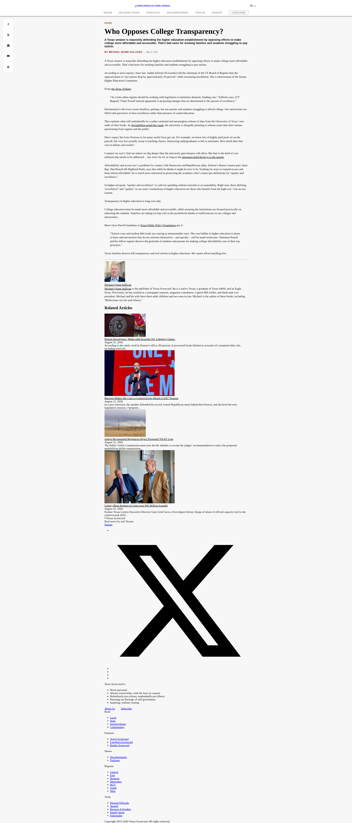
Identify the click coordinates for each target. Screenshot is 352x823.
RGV (113, 784)
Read (107, 12)
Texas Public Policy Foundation (158, 225)
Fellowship (116, 815)
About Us (110, 708)
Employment (117, 812)
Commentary (117, 727)
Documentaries (177, 12)
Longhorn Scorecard (121, 742)
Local (113, 717)
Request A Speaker (120, 809)
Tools (199, 12)
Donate (217, 12)
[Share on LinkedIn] (8, 45)
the (121, 88)
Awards (114, 805)
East (112, 775)
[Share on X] (8, 35)
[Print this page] (8, 67)
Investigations (118, 723)
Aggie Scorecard (119, 738)
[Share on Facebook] (8, 24)
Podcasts (153, 12)
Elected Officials (119, 802)
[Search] (253, 5)
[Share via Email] (8, 56)
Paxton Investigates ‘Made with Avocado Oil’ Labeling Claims (140, 339)
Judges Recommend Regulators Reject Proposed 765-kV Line (139, 439)
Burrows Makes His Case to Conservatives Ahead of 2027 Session (141, 398)
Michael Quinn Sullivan (125, 52)
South (113, 787)
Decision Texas (129, 12)
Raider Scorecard (119, 745)
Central (114, 772)
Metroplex (116, 781)
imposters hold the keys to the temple (203, 157)
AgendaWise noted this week (147, 125)
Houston (114, 778)
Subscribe (238, 12)
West (113, 790)
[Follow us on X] (179, 668)
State (108, 23)
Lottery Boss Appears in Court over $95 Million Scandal (136, 505)
